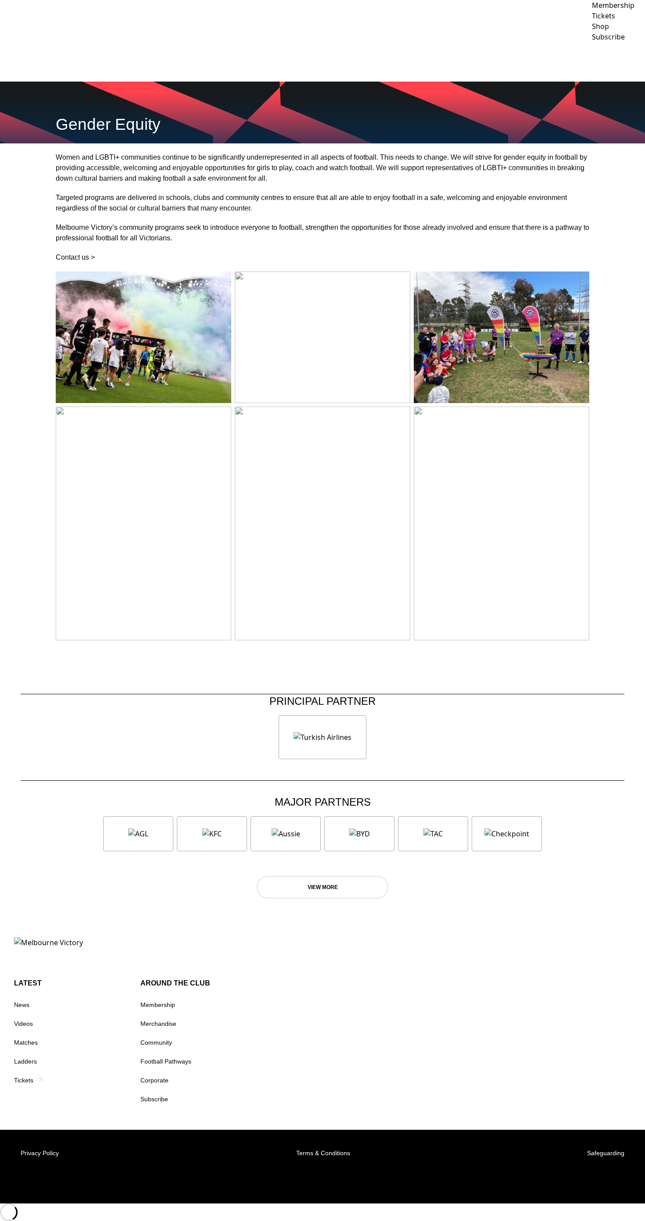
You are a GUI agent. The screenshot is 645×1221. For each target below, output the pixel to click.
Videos (23, 1023)
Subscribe (154, 1099)
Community (508, 61)
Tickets (23, 1080)
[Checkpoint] (506, 834)
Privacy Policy (40, 1153)
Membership (157, 1004)
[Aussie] (285, 834)
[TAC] (433, 834)
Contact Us (619, 61)
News (21, 1004)
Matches (26, 1042)
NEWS (352, 61)
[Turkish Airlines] (322, 737)
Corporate (567, 61)
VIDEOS (384, 61)
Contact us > (75, 257)
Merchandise (158, 1023)
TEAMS (419, 61)
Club (459, 61)
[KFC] (212, 834)
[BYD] (359, 834)
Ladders (25, 1061)
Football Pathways (165, 1061)
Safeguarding (605, 1153)
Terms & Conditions (323, 1153)
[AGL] (138, 834)
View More (323, 887)
